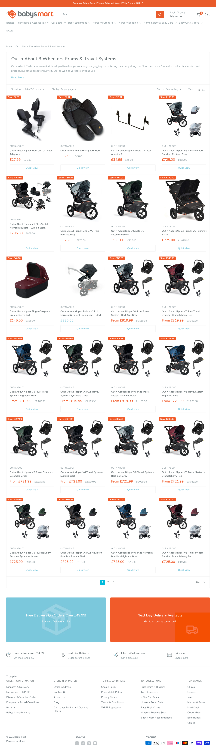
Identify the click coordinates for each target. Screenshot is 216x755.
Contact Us (60, 692)
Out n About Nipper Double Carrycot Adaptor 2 (131, 152)
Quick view (32, 167)
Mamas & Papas (196, 702)
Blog (56, 702)
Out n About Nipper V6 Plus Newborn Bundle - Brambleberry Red (183, 554)
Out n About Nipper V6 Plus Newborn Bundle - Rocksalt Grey (183, 152)
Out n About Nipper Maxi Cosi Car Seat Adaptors (31, 152)
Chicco (191, 687)
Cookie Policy (108, 687)
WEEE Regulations (112, 707)
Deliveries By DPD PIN (19, 692)
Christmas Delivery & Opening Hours (71, 709)
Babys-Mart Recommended (156, 717)
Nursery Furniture (103, 23)
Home (9, 46)
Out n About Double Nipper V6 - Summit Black (184, 232)
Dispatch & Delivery (17, 687)
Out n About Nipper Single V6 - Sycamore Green (128, 232)
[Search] (160, 14)
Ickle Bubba (194, 717)
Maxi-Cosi (193, 707)
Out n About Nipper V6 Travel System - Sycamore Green (31, 474)
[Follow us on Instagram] (83, 743)
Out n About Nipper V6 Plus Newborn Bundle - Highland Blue (132, 554)
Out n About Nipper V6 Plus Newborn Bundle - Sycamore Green (30, 554)
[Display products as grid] (198, 89)
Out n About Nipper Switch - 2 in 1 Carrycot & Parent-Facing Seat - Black (81, 313)
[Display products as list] (203, 89)
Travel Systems (149, 692)
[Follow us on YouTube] (95, 743)
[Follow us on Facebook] (77, 743)
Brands (10, 23)
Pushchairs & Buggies (153, 687)
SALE (9, 30)
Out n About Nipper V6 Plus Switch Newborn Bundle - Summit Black (29, 226)
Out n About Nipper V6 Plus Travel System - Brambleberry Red (181, 313)
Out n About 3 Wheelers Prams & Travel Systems (40, 46)
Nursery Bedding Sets (153, 712)
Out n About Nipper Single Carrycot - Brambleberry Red (30, 313)
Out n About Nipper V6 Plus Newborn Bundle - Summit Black (81, 554)
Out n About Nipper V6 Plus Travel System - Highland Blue (29, 393)
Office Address (62, 687)
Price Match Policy (111, 692)
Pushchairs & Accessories (31, 23)
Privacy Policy (109, 697)
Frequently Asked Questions (22, 702)
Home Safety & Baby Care (158, 23)
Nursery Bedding (128, 23)
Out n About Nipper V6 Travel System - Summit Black (81, 474)
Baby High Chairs (150, 707)
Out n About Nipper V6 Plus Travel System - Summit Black (130, 393)
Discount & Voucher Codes (21, 697)
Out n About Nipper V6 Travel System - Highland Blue (183, 393)
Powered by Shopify (16, 741)
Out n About (17, 146)
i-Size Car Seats (150, 697)
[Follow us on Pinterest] (89, 743)
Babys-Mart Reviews (18, 712)
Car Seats (56, 23)
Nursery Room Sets (152, 702)
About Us (59, 697)
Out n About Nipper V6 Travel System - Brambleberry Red (183, 474)
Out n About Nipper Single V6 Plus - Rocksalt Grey (80, 232)
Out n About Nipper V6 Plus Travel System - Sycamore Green (79, 393)
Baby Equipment (77, 23)
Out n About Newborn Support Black (80, 150)
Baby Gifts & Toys (189, 23)
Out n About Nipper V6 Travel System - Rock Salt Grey (132, 474)
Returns (10, 707)
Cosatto (191, 692)
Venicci (191, 723)
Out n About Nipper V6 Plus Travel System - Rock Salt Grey (130, 313)
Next (198, 582)
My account (177, 16)
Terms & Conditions (112, 702)
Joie (189, 697)
